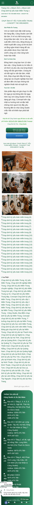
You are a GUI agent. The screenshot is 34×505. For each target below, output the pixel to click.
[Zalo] (28, 503)
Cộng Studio (13, 118)
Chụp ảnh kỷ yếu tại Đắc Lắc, (13, 370)
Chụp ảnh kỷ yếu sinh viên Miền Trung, (16, 327)
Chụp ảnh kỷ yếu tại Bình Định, (13, 354)
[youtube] (11, 503)
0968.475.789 (22, 121)
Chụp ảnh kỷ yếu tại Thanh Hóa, (19, 332)
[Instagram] (17, 503)
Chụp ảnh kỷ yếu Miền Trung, (13, 280)
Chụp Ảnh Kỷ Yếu (13, 124)
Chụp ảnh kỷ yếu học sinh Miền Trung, (16, 324)
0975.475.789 (13, 121)
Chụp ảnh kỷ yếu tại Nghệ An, (13, 335)
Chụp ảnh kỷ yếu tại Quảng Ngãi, (19, 351)
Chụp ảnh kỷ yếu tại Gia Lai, (17, 368)
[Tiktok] (23, 503)
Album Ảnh (15, 8)
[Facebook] (6, 502)
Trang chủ (5, 8)
